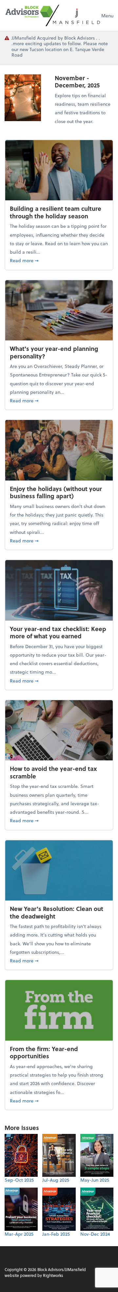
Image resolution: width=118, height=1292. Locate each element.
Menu (107, 15)
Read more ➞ (59, 260)
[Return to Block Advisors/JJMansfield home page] (53, 15)
